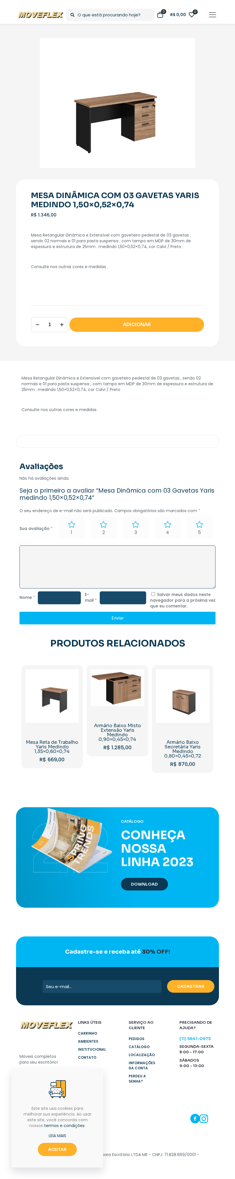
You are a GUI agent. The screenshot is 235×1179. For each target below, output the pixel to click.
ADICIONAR (137, 325)
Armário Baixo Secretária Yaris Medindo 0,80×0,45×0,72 (182, 749)
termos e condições (64, 1125)
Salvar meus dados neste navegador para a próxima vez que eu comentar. (183, 600)
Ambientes (88, 1041)
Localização (142, 1054)
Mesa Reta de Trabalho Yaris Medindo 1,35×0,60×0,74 (52, 746)
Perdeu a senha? (137, 1079)
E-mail (91, 597)
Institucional (92, 1049)
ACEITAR (57, 1149)
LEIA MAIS (57, 1136)
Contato (87, 1057)
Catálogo (139, 1046)
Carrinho (87, 1033)
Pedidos (136, 1038)
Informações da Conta (142, 1065)
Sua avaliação (36, 528)
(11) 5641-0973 (195, 1038)
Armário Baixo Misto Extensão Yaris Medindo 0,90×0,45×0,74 (117, 732)
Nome (27, 597)
